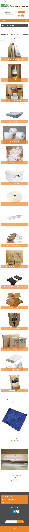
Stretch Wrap (14, 224)
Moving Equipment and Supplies (14, 286)
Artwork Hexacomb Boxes (14, 59)
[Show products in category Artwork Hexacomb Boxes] (14, 52)
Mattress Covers (14, 121)
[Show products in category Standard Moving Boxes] (14, 259)
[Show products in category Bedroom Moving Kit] (14, 93)
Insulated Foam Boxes (14, 245)
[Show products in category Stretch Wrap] (14, 217)
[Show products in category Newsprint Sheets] (14, 362)
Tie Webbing (14, 204)
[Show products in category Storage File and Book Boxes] (14, 176)
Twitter (14, 511)
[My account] (19, 15)
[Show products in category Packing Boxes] (14, 300)
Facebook (11, 511)
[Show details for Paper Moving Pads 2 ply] (14, 459)
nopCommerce (17, 529)
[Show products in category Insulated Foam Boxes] (14, 238)
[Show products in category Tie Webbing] (14, 197)
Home (3, 25)
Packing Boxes (14, 307)
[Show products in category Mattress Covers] (14, 114)
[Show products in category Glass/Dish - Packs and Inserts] (14, 321)
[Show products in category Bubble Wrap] (14, 135)
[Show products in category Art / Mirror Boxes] (14, 342)
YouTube (17, 511)
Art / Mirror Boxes (14, 349)
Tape (14, 79)
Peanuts (14, 162)
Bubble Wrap (14, 142)
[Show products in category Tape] (14, 73)
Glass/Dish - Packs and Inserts (14, 328)
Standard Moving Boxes (14, 266)
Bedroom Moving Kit (14, 100)
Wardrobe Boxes (14, 390)
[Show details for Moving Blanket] (14, 420)
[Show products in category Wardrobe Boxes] (14, 383)
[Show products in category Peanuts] (14, 155)
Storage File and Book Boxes (14, 183)
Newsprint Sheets (14, 369)
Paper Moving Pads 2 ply (14, 475)
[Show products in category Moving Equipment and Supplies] (14, 280)
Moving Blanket (14, 436)
